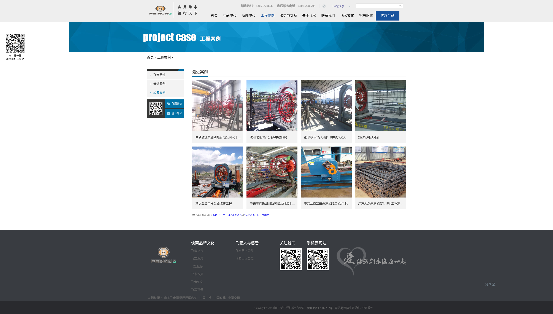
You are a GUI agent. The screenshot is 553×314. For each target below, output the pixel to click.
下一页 (260, 215)
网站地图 (340, 308)
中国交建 (234, 298)
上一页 (221, 215)
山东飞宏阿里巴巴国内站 (180, 298)
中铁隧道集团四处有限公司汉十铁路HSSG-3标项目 (219, 137)
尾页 (266, 215)
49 (230, 215)
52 (237, 215)
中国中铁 (205, 298)
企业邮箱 (177, 113)
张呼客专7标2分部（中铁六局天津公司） (328, 137)
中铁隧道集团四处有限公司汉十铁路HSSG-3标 (273, 203)
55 (245, 215)
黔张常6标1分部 (368, 137)
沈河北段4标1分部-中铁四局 (268, 137)
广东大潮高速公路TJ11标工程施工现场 (382, 203)
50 (232, 215)
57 (250, 215)
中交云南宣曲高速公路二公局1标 (326, 203)
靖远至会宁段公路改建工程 (213, 203)
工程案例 (164, 57)
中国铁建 (220, 298)
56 (248, 215)
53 (240, 215)
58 (253, 215)
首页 (214, 15)
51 (235, 215)
